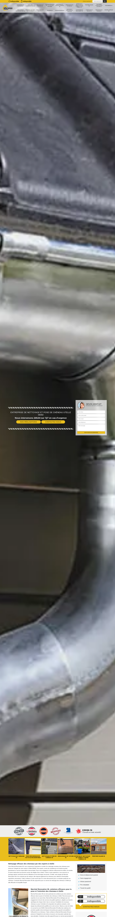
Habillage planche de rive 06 (30, 5)
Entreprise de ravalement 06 (79, 10)
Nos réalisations (28, 422)
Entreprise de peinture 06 (20, 5)
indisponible (14, 1)
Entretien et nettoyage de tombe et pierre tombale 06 (79, 5)
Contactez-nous (53, 422)
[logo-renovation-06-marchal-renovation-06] (7, 8)
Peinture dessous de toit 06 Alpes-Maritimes (49, 5)
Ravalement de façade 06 (40, 10)
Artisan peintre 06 (59, 10)
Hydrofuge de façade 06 (89, 10)
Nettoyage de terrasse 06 (40, 5)
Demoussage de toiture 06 (69, 5)
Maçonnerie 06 (108, 5)
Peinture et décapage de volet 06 (69, 10)
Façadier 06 (50, 10)
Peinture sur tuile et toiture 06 (30, 10)
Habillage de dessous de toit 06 (20, 10)
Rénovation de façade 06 (99, 10)
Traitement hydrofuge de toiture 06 (99, 5)
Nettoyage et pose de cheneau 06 (60, 5)
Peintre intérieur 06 (109, 10)
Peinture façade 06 (89, 5)
